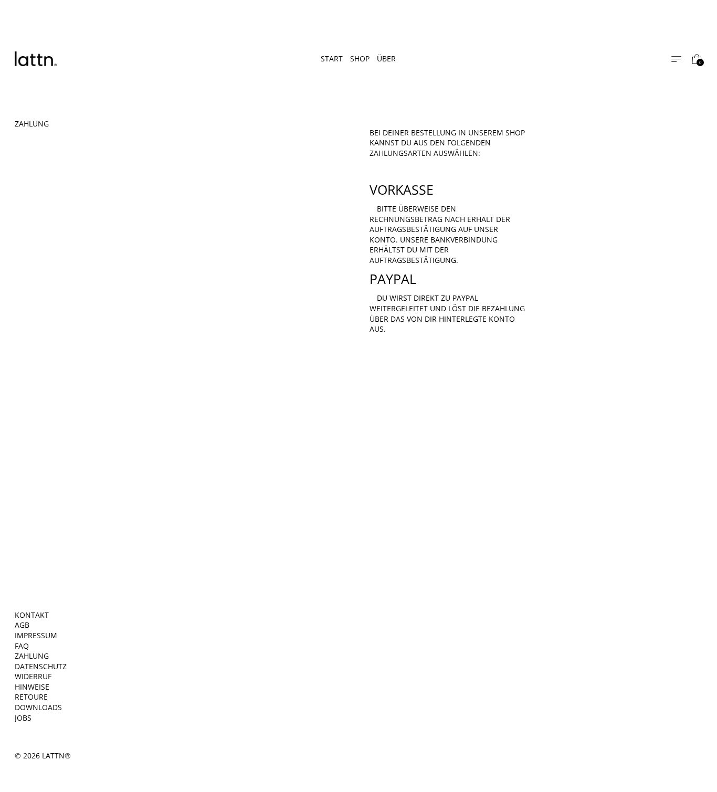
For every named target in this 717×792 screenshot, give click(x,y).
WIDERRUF (33, 676)
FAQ (22, 646)
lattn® (56, 756)
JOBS (23, 718)
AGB (22, 625)
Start (332, 59)
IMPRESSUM (36, 635)
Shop (360, 59)
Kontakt (32, 615)
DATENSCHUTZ (41, 666)
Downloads (38, 707)
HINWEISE (32, 687)
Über (386, 59)
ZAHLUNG (32, 656)
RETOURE (31, 697)
